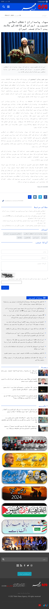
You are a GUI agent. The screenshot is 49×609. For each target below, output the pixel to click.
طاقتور (27, 237)
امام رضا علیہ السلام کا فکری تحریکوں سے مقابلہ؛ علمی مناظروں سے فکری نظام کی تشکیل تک (19, 420)
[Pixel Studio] (38, 605)
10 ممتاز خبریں (37, 298)
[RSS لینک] (21, 565)
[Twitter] (28, 565)
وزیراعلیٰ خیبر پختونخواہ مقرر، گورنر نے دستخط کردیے (23, 225)
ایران (44, 15)
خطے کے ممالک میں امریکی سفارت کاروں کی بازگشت (25, 328)
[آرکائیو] (17, 565)
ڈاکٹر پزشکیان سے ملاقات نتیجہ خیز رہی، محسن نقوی (24, 353)
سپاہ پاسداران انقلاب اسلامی (35, 234)
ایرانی (36, 237)
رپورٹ (44, 367)
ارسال (5, 287)
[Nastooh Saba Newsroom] (44, 605)
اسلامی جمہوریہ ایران (12, 234)
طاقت (20, 237)
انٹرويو (43, 406)
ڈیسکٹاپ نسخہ (24, 574)
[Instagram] (31, 565)
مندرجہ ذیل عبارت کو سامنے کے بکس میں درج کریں (28, 279)
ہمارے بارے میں (24, 593)
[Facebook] (24, 565)
